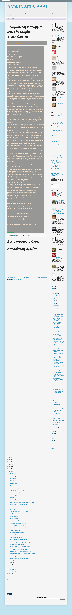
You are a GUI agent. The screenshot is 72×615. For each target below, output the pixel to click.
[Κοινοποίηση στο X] (27, 235)
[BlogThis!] (26, 235)
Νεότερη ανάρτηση (11, 277)
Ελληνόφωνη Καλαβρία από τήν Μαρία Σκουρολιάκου (20, 546)
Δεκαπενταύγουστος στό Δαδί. (58, 389)
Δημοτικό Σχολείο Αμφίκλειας (57, 143)
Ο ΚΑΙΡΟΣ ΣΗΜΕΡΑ (56, 170)
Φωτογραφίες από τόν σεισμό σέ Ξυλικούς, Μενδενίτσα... (20, 527)
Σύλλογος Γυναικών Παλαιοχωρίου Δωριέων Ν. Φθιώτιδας (58, 319)
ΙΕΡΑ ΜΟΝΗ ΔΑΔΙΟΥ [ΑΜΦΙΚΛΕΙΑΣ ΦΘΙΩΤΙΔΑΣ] (57, 323)
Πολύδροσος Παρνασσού (56, 119)
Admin (53, 448)
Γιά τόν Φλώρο (55, 384)
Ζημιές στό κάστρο (56, 416)
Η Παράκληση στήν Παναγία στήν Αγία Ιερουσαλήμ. (19, 511)
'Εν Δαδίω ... (54, 136)
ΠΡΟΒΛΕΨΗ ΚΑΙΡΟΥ (56, 171)
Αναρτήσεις (54, 184)
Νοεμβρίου (12, 474)
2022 (53, 443)
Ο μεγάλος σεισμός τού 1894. (58, 353)
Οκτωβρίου (55, 424)
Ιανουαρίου (55, 293)
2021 (53, 442)
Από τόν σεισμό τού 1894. (57, 413)
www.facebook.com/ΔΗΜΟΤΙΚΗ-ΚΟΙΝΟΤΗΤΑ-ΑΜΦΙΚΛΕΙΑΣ (57, 174)
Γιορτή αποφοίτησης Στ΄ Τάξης (57, 144)
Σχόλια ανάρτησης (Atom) (17, 279)
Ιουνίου (54, 302)
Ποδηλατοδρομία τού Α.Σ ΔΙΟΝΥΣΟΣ (17, 490)
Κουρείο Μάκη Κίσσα (60, 45)
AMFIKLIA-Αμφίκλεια (56, 125)
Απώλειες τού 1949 (56, 418)
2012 (53, 290)
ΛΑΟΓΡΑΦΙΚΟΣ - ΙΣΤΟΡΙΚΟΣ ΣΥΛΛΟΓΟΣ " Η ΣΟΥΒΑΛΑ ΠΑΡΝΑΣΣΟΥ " (57, 130)
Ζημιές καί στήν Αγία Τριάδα (58, 420)
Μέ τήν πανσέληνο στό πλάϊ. (58, 400)
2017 (53, 435)
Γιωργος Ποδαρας (59, 77)
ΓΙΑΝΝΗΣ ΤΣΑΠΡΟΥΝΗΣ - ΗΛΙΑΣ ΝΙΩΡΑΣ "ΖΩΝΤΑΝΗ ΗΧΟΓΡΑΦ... (58, 315)
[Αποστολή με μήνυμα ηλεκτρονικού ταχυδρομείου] (25, 235)
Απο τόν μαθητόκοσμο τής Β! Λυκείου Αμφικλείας (19, 558)
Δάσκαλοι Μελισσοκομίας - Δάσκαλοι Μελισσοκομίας (57, 156)
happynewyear (54, 166)
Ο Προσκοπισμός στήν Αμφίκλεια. (16, 537)
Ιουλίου (54, 303)
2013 (53, 291)
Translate (59, 115)
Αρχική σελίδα (10, 18)
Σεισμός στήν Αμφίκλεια (57, 348)
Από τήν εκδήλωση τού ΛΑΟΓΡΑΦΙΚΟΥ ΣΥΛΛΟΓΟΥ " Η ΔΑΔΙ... (58, 395)
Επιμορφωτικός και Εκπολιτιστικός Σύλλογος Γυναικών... (58, 379)
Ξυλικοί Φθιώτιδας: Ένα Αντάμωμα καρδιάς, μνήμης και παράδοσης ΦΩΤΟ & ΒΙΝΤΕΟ (57, 122)
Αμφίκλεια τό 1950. (56, 309)
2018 (53, 436)
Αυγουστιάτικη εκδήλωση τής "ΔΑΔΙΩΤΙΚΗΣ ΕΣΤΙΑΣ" (20, 539)
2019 (53, 438)
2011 (53, 288)
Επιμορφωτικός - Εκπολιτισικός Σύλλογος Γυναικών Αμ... (58, 335)
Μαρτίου (55, 296)
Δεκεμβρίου (55, 427)
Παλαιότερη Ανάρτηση (42, 277)
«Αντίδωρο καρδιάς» (56, 168)
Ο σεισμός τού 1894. (57, 404)
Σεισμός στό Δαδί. (56, 346)
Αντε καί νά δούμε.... (13, 528)
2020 (53, 440)
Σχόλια (53, 186)
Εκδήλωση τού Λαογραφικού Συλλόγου (17, 507)
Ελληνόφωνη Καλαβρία (14, 43)
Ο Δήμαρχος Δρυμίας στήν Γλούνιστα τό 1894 (18, 504)
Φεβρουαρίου (55, 295)
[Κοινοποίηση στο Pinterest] (29, 235)
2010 (53, 286)
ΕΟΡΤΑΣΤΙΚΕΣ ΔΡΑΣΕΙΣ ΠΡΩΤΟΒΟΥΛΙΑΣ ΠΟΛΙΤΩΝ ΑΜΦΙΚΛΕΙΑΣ (59, 256)
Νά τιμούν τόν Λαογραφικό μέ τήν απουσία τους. (19, 500)
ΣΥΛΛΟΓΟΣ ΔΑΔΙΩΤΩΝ (56, 165)
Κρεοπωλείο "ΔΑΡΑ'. (60, 103)
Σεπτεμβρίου (55, 422)
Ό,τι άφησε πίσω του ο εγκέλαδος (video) (17, 525)
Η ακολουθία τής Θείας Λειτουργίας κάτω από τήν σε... (58, 375)
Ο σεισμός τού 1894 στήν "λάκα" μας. (17, 520)
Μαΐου (54, 300)
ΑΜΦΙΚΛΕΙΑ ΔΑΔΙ (27, 7)
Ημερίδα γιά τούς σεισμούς (58, 408)
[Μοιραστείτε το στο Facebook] (28, 235)
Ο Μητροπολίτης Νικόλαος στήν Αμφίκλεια (18, 523)
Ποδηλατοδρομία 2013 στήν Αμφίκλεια (17, 493)
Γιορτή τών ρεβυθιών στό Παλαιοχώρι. (17, 544)
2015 (53, 431)
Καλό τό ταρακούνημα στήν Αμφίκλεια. (17, 532)
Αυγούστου (55, 305)
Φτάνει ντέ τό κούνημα (57, 370)
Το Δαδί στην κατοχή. (60, 265)
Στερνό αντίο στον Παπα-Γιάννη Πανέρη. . (59, 193)
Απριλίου (55, 298)
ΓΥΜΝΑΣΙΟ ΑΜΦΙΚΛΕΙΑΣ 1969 (57, 146)
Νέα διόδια (55, 402)
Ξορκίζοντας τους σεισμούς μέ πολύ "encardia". (19, 521)
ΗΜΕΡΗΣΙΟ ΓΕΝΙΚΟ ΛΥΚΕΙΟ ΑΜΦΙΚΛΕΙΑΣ (56, 161)
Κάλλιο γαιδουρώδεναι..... (57, 372)
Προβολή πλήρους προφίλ (55, 449)
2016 (53, 433)
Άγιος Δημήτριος (59, 97)
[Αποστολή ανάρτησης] (23, 235)
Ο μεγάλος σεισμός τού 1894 (58, 415)
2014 (53, 429)
